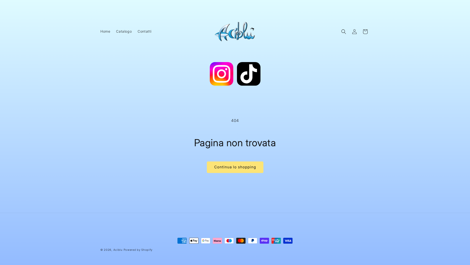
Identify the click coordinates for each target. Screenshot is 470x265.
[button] (343, 31)
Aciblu (118, 250)
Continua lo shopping (235, 167)
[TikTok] (248, 75)
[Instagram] (221, 75)
